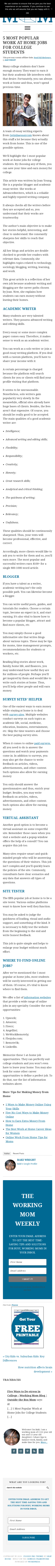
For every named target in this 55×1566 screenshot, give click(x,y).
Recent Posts (18, 1153)
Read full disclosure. (42, 58)
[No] (51, 8)
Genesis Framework (38, 1559)
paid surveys (42, 743)
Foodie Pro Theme (33, 1556)
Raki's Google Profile (27, 1164)
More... (44, 1442)
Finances (15, 1305)
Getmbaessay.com (21, 135)
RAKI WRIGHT (26, 1159)
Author (7, 1153)
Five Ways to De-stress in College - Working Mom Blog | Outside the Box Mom (27, 1395)
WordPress (34, 1562)
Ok (27, 13)
